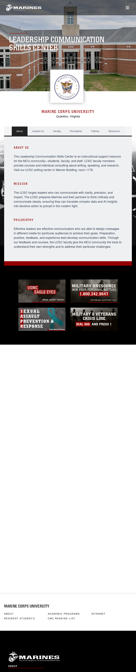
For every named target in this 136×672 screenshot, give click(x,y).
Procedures (76, 131)
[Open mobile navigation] (127, 7)
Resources (114, 131)
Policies (95, 131)
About (19, 131)
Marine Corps (68, 657)
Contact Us (38, 131)
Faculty (57, 131)
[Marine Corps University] (23, 7)
